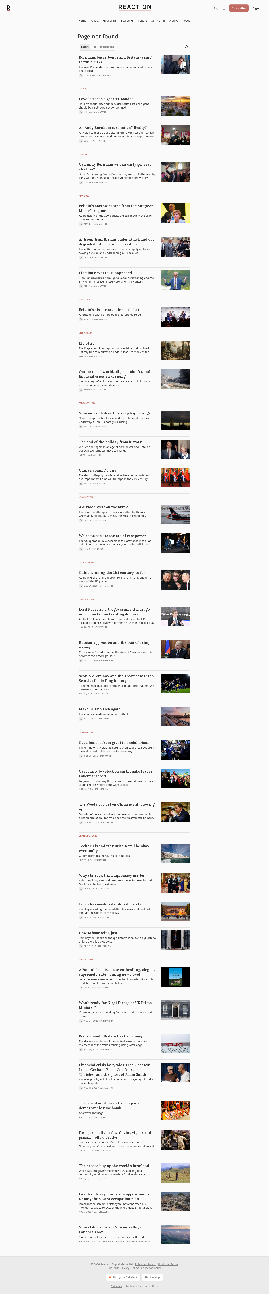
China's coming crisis (97, 470)
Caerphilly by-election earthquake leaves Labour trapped (115, 773)
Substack (116, 1286)
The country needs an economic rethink (104, 714)
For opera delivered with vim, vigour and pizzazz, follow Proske (115, 1135)
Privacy (125, 1268)
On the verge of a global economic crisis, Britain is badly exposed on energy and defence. (114, 383)
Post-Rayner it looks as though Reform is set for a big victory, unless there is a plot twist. (117, 939)
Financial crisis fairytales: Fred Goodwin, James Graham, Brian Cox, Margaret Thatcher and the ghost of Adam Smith (115, 1070)
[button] (82, 20)
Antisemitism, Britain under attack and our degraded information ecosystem (116, 241)
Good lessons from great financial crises (114, 742)
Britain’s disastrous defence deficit (109, 309)
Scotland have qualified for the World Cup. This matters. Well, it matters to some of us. (117, 687)
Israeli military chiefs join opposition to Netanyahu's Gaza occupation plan (114, 1196)
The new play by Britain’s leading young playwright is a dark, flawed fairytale (117, 1081)
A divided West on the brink (103, 507)
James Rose (100, 1178)
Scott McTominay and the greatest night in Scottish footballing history (116, 678)
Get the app (152, 1277)
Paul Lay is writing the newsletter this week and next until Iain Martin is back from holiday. (115, 911)
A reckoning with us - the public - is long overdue (110, 314)
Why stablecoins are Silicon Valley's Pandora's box (110, 1229)
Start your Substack (124, 1277)
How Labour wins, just (98, 933)
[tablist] (97, 47)
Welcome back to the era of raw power (112, 536)
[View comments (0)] (106, 80)
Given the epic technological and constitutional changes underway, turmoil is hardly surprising (114, 420)
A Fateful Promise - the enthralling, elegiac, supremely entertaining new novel (117, 972)
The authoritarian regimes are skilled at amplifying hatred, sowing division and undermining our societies (115, 251)
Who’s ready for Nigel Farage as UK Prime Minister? (115, 1005)
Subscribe (239, 8)
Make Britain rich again (100, 709)
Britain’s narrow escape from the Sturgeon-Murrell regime (117, 208)
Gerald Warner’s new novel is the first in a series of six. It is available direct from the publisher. (116, 981)
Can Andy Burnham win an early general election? (115, 166)
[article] (134, 68)
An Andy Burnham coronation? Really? (113, 127)
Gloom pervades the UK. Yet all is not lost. (105, 855)
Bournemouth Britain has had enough (112, 1036)
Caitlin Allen (101, 1117)
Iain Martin (104, 75)
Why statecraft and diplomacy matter (112, 875)
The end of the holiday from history (110, 442)
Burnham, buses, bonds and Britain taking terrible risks (115, 59)
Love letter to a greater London (106, 99)
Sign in (257, 8)
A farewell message (91, 1113)
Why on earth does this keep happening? (115, 413)
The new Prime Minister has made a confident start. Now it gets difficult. (116, 68)
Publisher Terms (168, 1264)
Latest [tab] (85, 46)
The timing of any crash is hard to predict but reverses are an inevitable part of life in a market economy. (117, 749)
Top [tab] (94, 46)
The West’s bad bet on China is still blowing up (117, 806)
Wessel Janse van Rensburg (110, 1241)
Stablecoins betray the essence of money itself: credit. (112, 1237)
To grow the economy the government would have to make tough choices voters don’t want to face (116, 782)
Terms (135, 1268)
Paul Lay (105, 888)
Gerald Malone (103, 1150)
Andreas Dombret (142, 1241)
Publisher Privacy (145, 1264)
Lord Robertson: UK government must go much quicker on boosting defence (114, 611)
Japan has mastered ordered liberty (110, 904)
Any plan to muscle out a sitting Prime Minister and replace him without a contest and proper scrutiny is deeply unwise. (116, 134)
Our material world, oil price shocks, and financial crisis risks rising (114, 374)
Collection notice (151, 1268)
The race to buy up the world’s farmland (114, 1166)
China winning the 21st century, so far (112, 572)
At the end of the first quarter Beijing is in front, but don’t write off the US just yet (115, 579)
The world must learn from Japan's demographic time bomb (109, 1105)
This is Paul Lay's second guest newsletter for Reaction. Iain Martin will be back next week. (116, 882)
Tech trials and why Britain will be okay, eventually (114, 848)
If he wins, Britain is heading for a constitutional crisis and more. (115, 1014)
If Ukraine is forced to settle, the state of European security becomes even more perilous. (116, 654)
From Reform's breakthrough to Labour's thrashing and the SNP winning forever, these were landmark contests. (116, 279)
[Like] (81, 1155)
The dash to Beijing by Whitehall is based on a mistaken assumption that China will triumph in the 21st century (114, 477)
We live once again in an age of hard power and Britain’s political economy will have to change (114, 448)
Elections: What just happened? (106, 273)
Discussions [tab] (107, 46)
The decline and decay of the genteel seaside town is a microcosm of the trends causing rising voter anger (113, 1043)
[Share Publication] (224, 8)
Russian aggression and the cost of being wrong (114, 644)
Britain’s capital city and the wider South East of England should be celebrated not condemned (114, 105)
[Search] (216, 8)
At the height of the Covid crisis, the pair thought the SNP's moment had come (116, 217)
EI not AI (86, 343)
